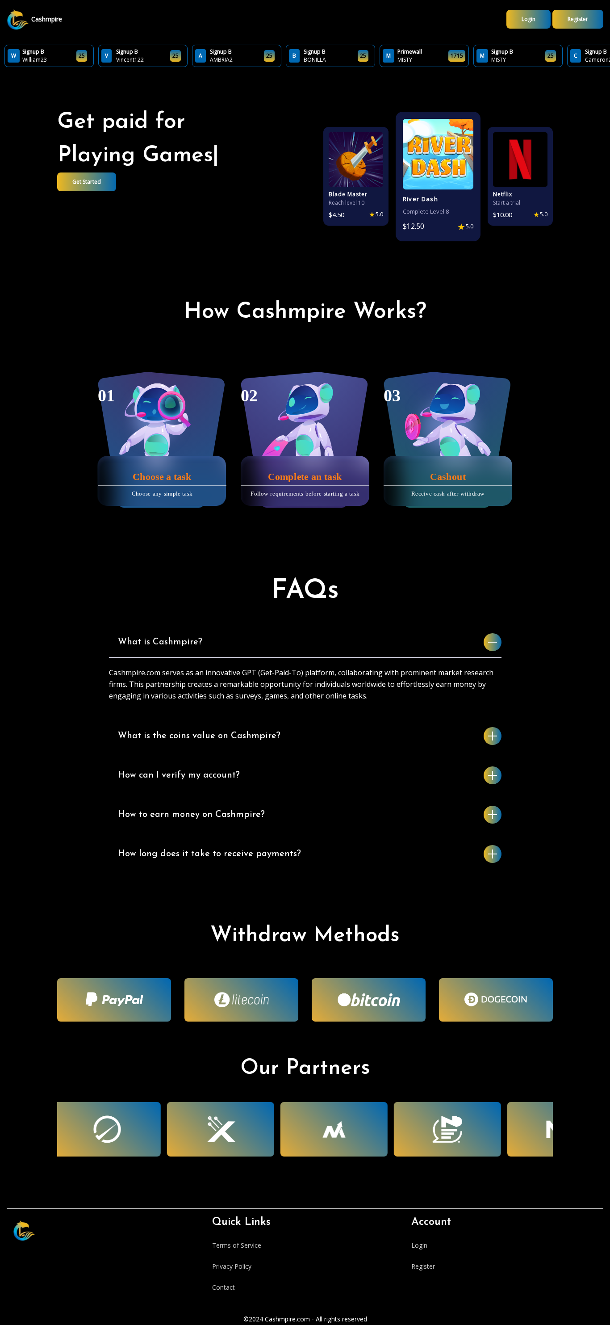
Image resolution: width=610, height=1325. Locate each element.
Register (578, 19)
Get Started (86, 181)
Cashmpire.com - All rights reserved (316, 1319)
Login (528, 19)
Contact (223, 1287)
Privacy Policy (231, 1266)
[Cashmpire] (18, 19)
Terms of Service (236, 1245)
